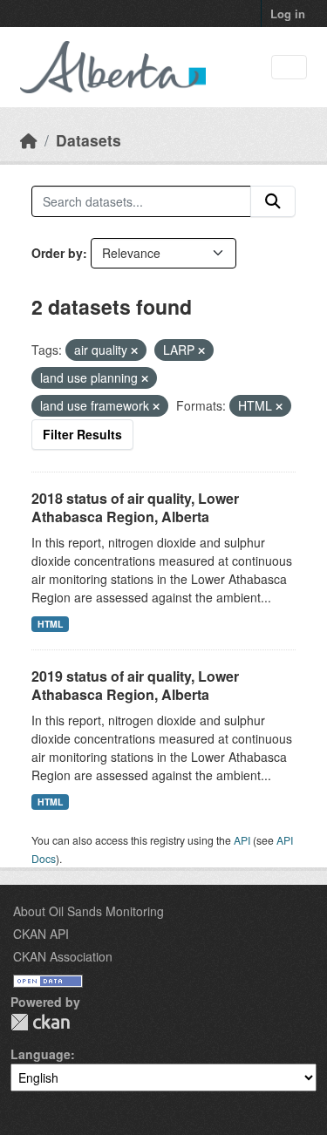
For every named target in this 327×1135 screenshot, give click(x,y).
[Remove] (134, 350)
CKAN (40, 1022)
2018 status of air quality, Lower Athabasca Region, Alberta (135, 507)
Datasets (88, 140)
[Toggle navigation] (289, 67)
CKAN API (41, 933)
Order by (57, 253)
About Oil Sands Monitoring (88, 911)
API (242, 840)
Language (40, 1054)
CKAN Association (62, 956)
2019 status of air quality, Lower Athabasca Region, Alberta (135, 685)
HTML (50, 623)
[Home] (28, 140)
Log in (287, 13)
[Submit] (273, 201)
